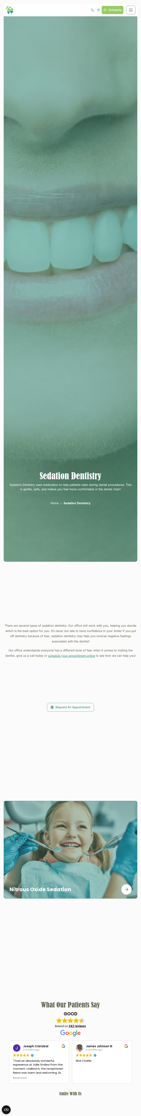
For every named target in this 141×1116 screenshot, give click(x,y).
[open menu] (130, 10)
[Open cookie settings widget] (6, 1109)
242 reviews (77, 1026)
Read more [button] (83, 1078)
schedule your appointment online (71, 655)
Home (54, 503)
